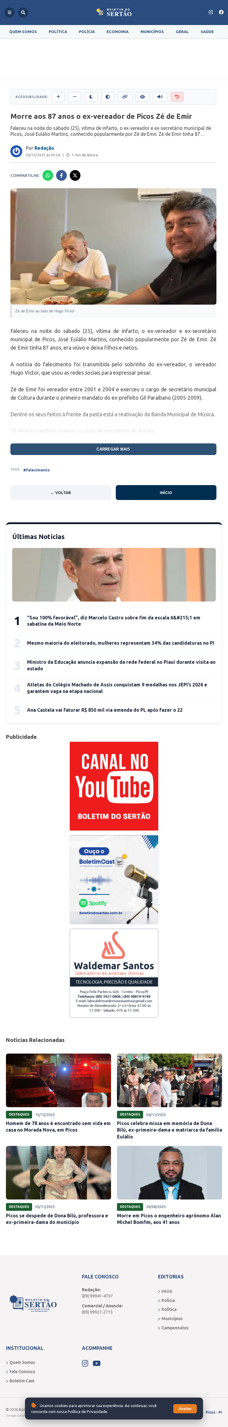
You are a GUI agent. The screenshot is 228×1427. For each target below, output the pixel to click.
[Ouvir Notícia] (160, 97)
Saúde (207, 31)
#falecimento (36, 470)
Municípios (152, 31)
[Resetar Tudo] (177, 97)
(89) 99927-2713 (97, 1312)
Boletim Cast (22, 1380)
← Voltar (60, 492)
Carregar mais (113, 449)
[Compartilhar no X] (75, 175)
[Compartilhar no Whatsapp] (47, 175)
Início (166, 492)
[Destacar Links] (125, 97)
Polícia (87, 31)
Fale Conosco (22, 1371)
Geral (182, 31)
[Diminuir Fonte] (74, 97)
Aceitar (185, 1408)
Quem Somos (23, 31)
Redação (44, 148)
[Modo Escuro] (91, 97)
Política (58, 31)
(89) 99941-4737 (97, 1296)
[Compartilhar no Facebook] (61, 175)
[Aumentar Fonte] (58, 97)
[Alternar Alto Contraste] (107, 97)
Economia (118, 31)
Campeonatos (175, 1327)
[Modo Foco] (142, 97)
